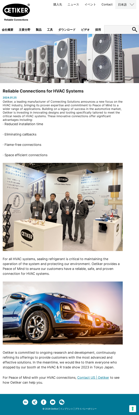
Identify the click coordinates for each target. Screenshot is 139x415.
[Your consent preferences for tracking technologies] (132, 408)
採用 (98, 29)
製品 (39, 29)
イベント (90, 4)
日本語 (122, 4)
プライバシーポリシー (86, 408)
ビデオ (85, 29)
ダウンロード (67, 29)
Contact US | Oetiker (93, 377)
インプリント (66, 408)
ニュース (73, 4)
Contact (107, 4)
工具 (50, 29)
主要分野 (24, 29)
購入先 (57, 4)
